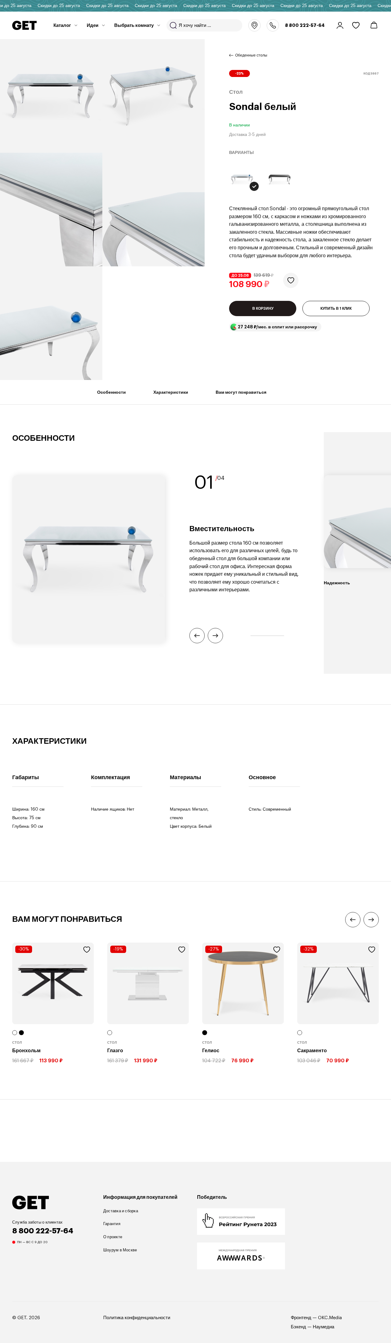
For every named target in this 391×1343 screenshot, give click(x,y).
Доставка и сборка (120, 1211)
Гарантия (111, 1224)
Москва (254, 25)
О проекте (112, 1237)
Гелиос (210, 1050)
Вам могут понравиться (241, 392)
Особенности (111, 392)
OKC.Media (330, 1318)
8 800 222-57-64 (305, 25)
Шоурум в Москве (120, 1250)
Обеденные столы (251, 55)
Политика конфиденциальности (136, 1318)
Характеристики (170, 392)
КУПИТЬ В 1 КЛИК (336, 308)
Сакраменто (312, 1050)
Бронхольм (26, 1050)
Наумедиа (323, 1327)
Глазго (115, 1050)
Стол (17, 1042)
